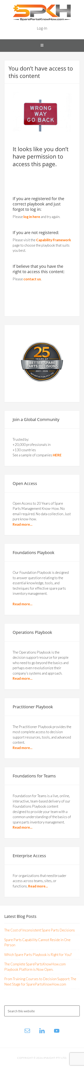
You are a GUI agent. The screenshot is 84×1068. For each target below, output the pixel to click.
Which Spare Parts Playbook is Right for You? (38, 954)
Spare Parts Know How (42, 12)
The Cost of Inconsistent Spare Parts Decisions (39, 930)
